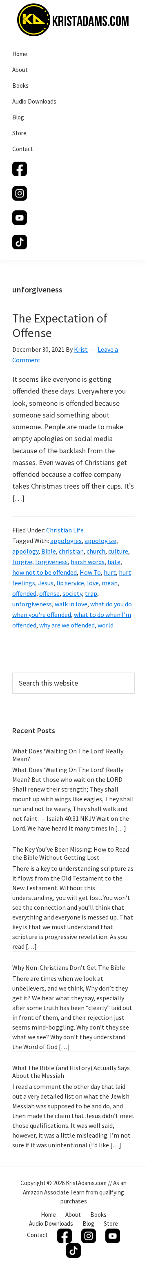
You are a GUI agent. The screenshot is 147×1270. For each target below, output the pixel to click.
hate (113, 562)
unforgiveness (32, 604)
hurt (110, 572)
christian (71, 551)
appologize (100, 541)
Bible (48, 551)
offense (49, 593)
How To (90, 572)
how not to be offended (44, 572)
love (93, 583)
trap (91, 593)
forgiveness (51, 562)
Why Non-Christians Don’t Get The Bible (68, 967)
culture (118, 551)
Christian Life (65, 530)
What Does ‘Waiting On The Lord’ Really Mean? (67, 755)
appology (25, 551)
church (96, 551)
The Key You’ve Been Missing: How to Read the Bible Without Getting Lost (70, 853)
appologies (66, 541)
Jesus (45, 583)
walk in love (71, 604)
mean (110, 583)
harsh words (88, 562)
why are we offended (67, 625)
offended (24, 593)
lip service (70, 583)
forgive (22, 562)
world (106, 625)
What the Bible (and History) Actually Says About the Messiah (71, 1072)
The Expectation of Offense (59, 325)
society (72, 593)
